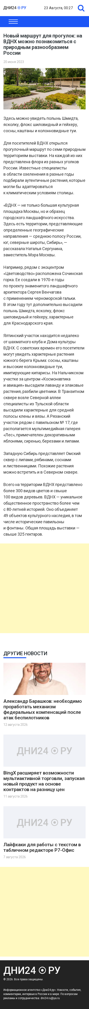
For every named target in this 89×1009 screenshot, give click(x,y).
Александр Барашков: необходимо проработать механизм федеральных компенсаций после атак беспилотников (42, 709)
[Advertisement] (44, 588)
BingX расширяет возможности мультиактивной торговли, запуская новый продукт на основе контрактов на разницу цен (44, 781)
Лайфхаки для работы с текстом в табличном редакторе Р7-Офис (42, 847)
